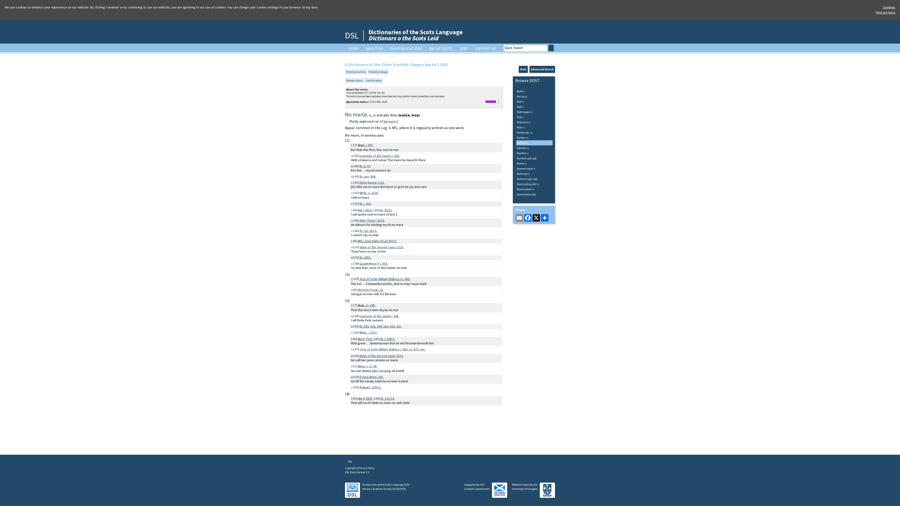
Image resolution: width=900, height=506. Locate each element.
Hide (523, 69)
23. (370, 290)
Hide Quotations (356, 72)
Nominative (526, 194)
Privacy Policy (366, 468)
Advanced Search (542, 69)
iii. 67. (365, 166)
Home (354, 48)
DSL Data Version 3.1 (357, 472)
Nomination (525, 189)
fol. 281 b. (368, 231)
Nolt (520, 117)
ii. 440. (380, 156)
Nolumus (524, 122)
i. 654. (374, 263)
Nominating (528, 184)
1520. (382, 247)
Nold (521, 91)
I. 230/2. (388, 339)
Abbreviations (354, 80)
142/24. (388, 398)
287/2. (377, 241)
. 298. (366, 305)
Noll (520, 101)
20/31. (386, 210)
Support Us (485, 48)
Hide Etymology (378, 72)
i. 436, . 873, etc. (393, 349)
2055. (365, 257)
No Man (523, 137)
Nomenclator (526, 168)
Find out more (885, 12)
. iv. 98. (367, 366)
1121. (372, 182)
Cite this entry (373, 80)
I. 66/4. (365, 210)
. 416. (365, 203)
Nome (522, 163)
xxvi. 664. (368, 176)
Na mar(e (390, 121)
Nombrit (527, 158)
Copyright (351, 468)
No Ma (525, 132)
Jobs (463, 48)
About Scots (440, 48)
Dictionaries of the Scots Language (415, 35)
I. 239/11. (371, 387)
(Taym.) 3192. (372, 220)
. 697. (366, 145)
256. (371, 377)
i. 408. (379, 316)
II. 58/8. (365, 398)
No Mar (522, 143)
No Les (522, 96)
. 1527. (368, 332)
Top (349, 461)
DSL (352, 35)
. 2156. (369, 193)
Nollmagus (525, 112)
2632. (382, 356)
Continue (889, 7)
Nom (521, 127)
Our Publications (406, 48)
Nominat (523, 173)
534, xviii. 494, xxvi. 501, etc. (381, 326)
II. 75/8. (365, 339)
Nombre (523, 148)
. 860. (385, 279)
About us (374, 48)
